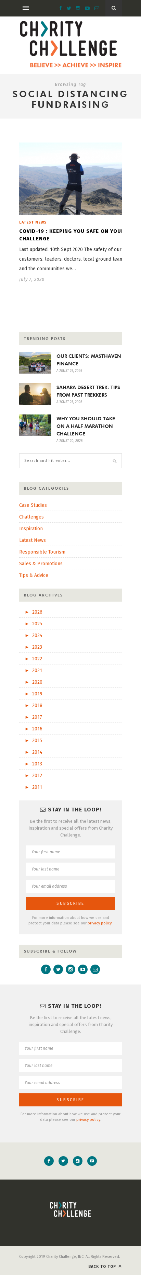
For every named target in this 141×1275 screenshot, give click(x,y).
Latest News (33, 222)
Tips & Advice (33, 575)
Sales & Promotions (41, 564)
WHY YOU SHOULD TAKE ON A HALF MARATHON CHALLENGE (85, 426)
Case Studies (33, 505)
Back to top (102, 1266)
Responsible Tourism (42, 552)
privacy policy (100, 923)
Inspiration (31, 529)
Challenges (31, 517)
